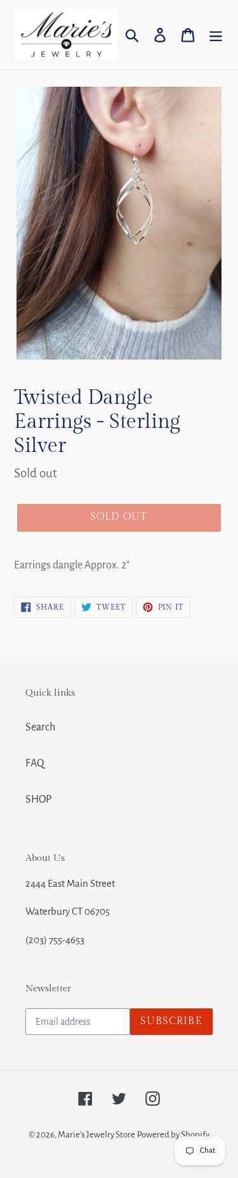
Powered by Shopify (173, 1134)
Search (40, 727)
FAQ (34, 763)
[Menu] (216, 35)
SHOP (38, 799)
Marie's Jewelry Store (96, 1134)
